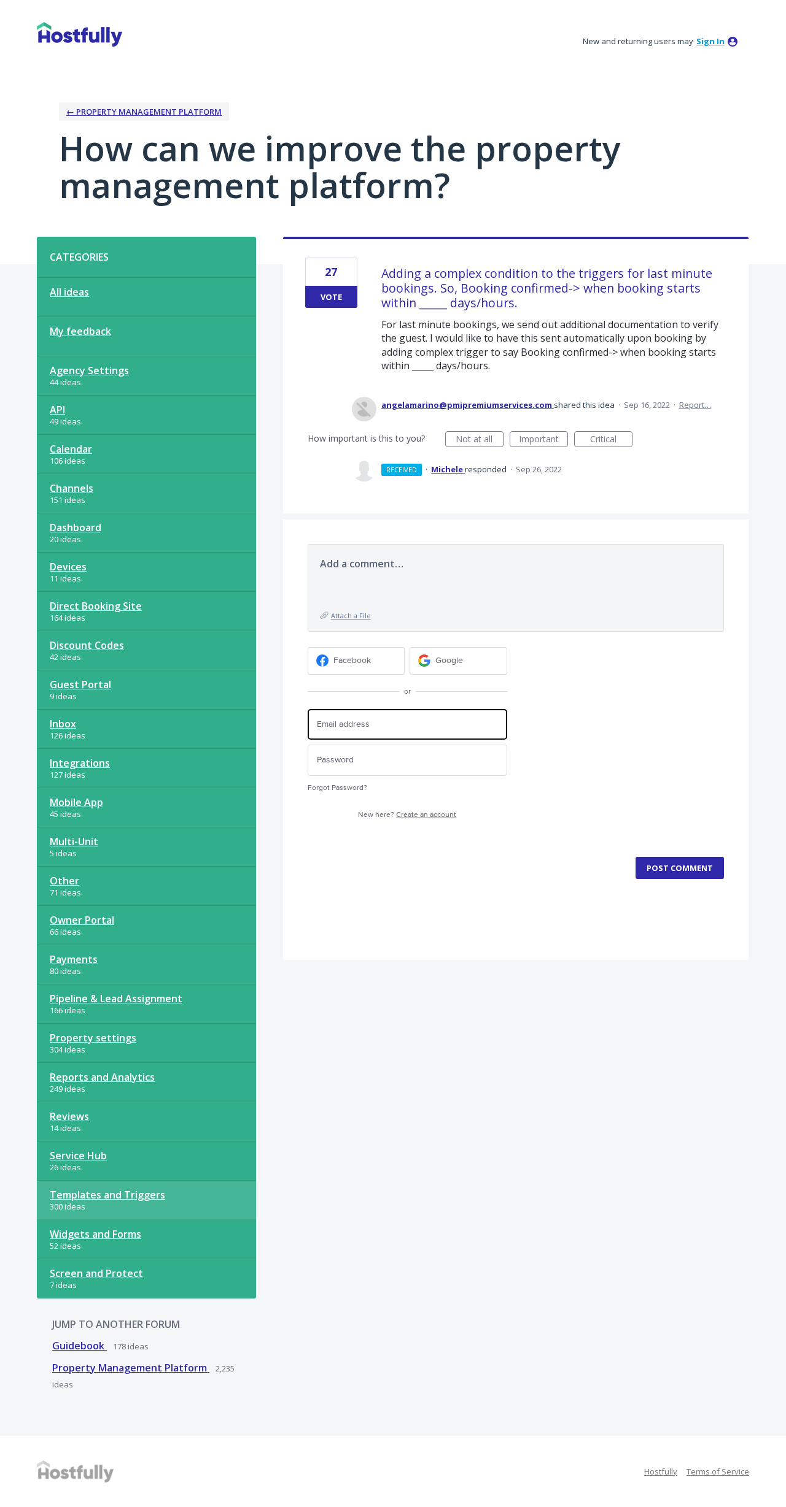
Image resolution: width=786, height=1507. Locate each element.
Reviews (69, 1116)
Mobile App (76, 802)
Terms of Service (718, 1471)
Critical (611, 440)
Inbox (63, 723)
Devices (68, 566)
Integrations (80, 763)
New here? (407, 814)
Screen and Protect (96, 1273)
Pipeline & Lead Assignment (116, 998)
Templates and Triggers (107, 1195)
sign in (710, 41)
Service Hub (78, 1155)
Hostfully (660, 1471)
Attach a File (351, 615)
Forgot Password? (337, 787)
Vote (331, 296)
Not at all (480, 440)
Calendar (71, 449)
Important (543, 440)
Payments (74, 959)
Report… (695, 404)
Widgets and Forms (95, 1234)
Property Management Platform (130, 1368)
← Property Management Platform (144, 111)
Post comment (680, 867)
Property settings (93, 1038)
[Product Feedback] (79, 34)
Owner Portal (82, 920)
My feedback (80, 331)
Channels (71, 488)
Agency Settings (89, 370)
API (57, 409)
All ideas (69, 292)
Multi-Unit (74, 841)
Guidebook (79, 1345)
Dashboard (75, 527)
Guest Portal (80, 684)
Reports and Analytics (102, 1077)
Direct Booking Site (96, 606)
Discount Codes (87, 645)
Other (64, 881)
